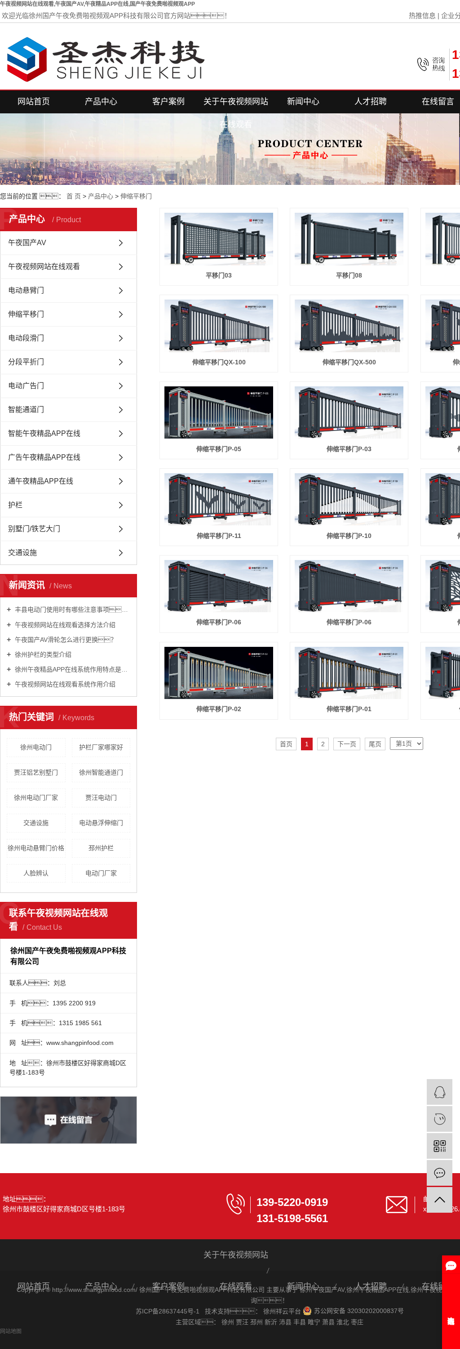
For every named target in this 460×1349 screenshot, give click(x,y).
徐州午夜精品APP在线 (377, 1289)
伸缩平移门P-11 (219, 535)
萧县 (329, 1322)
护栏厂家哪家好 (101, 747)
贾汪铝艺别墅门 (36, 772)
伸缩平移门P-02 (218, 709)
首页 (286, 744)
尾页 (375, 744)
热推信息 (422, 15)
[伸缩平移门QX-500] (349, 326)
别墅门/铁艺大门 (34, 529)
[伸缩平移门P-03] (349, 412)
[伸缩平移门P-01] (349, 673)
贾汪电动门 (101, 797)
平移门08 (349, 275)
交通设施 (22, 552)
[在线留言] (439, 1173)
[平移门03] (218, 239)
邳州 (257, 1322)
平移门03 (219, 275)
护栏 (15, 505)
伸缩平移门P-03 (349, 449)
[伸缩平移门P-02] (218, 673)
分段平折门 (26, 362)
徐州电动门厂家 (36, 797)
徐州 (228, 1322)
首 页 (73, 196)
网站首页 (34, 101)
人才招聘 (370, 101)
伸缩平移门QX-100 (219, 362)
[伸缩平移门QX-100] (218, 326)
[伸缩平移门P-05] (218, 412)
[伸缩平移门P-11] (218, 499)
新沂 (272, 1322)
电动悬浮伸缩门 (101, 822)
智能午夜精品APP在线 (44, 433)
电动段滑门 (26, 338)
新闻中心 (303, 101)
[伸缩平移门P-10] (349, 499)
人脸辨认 (36, 873)
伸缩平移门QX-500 (349, 362)
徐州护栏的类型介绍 (42, 654)
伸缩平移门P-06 (218, 622)
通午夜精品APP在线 (40, 481)
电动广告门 (26, 386)
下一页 (346, 744)
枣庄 (357, 1322)
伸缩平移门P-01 (349, 709)
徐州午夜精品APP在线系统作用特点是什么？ (71, 669)
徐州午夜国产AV (322, 1289)
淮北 (343, 1322)
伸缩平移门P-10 (349, 535)
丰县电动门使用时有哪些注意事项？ (71, 609)
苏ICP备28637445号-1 (167, 1311)
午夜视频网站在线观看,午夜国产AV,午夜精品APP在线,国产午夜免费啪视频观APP (97, 4)
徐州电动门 (36, 747)
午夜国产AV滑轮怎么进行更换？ (65, 639)
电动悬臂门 (26, 290)
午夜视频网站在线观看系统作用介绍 (64, 684)
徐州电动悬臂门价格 (36, 848)
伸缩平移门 (136, 196)
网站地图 (11, 1331)
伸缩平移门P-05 (218, 449)
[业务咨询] (439, 1092)
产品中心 (101, 101)
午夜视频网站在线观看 (44, 266)
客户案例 (168, 101)
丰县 (300, 1322)
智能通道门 (26, 409)
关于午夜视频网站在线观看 (235, 105)
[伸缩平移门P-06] (218, 586)
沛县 (286, 1322)
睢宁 (315, 1322)
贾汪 (243, 1322)
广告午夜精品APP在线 (44, 457)
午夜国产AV (27, 242)
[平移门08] (349, 239)
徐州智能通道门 (101, 772)
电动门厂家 (101, 873)
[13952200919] (439, 1119)
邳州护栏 (101, 848)
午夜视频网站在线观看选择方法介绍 (64, 624)
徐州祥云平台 (283, 1311)
